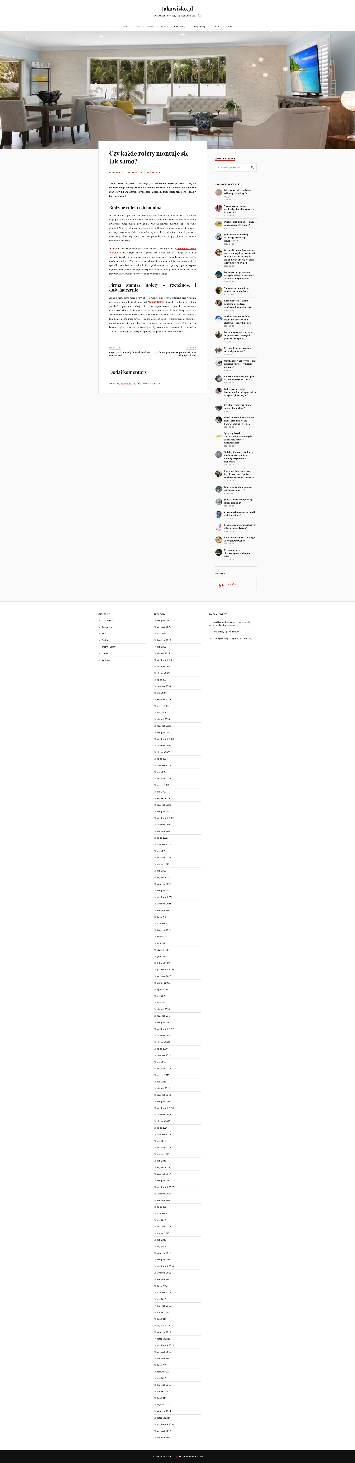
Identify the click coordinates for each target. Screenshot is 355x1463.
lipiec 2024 (162, 679)
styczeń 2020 (163, 1009)
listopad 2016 (163, 1259)
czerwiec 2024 (164, 686)
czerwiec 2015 (164, 1371)
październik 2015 (165, 1345)
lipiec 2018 (162, 1127)
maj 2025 (161, 633)
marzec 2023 (163, 785)
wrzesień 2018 (164, 1114)
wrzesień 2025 (164, 627)
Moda (126, 26)
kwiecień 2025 (164, 640)
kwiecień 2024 (164, 699)
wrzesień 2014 (164, 1431)
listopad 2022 (163, 811)
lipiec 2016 (162, 1286)
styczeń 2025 (163, 653)
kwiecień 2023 (164, 778)
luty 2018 (161, 1160)
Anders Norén (196, 1457)
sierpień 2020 (163, 982)
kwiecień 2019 (164, 1068)
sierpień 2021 (163, 910)
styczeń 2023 (163, 798)
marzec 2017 (163, 1233)
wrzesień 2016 (164, 1272)
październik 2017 (165, 1187)
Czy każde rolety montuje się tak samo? (149, 157)
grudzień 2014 (164, 1411)
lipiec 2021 (162, 917)
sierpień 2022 (163, 831)
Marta (119, 172)
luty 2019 (161, 1081)
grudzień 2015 (164, 1332)
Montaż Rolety (156, 302)
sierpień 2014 (163, 1437)
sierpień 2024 (163, 673)
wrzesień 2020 (164, 976)
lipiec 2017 (162, 1206)
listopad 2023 (163, 732)
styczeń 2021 (163, 949)
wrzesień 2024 (164, 666)
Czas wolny (179, 26)
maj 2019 (161, 1061)
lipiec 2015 (162, 1365)
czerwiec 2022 (164, 844)
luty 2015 (161, 1398)
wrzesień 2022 (164, 824)
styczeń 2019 (163, 1088)
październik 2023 (165, 739)
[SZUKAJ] (252, 167)
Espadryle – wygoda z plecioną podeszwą (232, 638)
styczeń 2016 (163, 1325)
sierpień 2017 (163, 1200)
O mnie (228, 26)
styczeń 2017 (163, 1246)
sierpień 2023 (163, 752)
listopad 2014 (163, 1417)
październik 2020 (165, 969)
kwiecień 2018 (164, 1147)
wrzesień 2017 (164, 1193)
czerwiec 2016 (164, 1292)
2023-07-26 (136, 172)
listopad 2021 (163, 890)
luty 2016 (161, 1319)
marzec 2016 (163, 1312)
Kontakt (215, 26)
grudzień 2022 (164, 804)
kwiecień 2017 (164, 1226)
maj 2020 (161, 996)
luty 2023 (161, 791)
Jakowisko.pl (177, 8)
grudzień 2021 (164, 884)
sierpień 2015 (163, 1358)
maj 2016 (161, 1299)
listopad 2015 (163, 1338)
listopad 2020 (163, 963)
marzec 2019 (163, 1075)
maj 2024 (161, 692)
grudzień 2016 (164, 1253)
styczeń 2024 (163, 719)
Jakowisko (232, 584)
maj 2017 (161, 1220)
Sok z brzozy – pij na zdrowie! (226, 631)
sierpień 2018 (163, 1121)
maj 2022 (161, 851)
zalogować (126, 383)
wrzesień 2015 (164, 1351)
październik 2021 (165, 897)
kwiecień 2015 (164, 1384)
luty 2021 (161, 943)
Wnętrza (150, 26)
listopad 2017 (163, 1180)
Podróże (164, 26)
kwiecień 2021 (164, 930)
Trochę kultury (198, 26)
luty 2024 (161, 712)
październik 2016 (165, 1266)
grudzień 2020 (164, 956)
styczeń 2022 (163, 877)
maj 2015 (161, 1378)
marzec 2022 (163, 864)
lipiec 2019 (162, 1048)
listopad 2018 (163, 1101)
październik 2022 (165, 818)
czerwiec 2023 (164, 765)
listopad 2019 (163, 1022)
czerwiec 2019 (164, 1055)
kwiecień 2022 (164, 857)
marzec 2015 (163, 1391)
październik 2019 (165, 1029)
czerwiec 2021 (164, 923)
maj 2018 (161, 1141)
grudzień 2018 (164, 1094)
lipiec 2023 (162, 758)
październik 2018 (165, 1108)
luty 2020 (161, 1002)
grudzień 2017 (164, 1173)
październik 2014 (165, 1424)
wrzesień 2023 (164, 745)
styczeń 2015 (163, 1404)
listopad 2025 (163, 620)
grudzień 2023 (164, 725)
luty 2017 (161, 1239)
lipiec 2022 (162, 837)
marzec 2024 (163, 706)
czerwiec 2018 (164, 1134)
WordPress (169, 1457)
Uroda (137, 26)
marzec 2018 (163, 1154)
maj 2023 (161, 771)
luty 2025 (161, 646)
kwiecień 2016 (164, 1305)
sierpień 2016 (163, 1279)
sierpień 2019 (163, 1042)
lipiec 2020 (162, 989)
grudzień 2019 (164, 1015)
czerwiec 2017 (164, 1213)
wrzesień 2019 (164, 1035)
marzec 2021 (163, 936)
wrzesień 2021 (164, 903)
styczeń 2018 (163, 1167)
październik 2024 (165, 659)
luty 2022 (161, 870)
